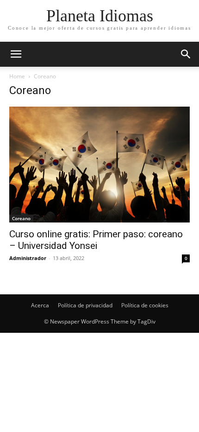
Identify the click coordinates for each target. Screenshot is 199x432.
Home (17, 76)
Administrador (27, 257)
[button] (186, 54)
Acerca (40, 305)
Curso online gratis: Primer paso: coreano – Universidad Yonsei (96, 240)
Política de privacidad (85, 305)
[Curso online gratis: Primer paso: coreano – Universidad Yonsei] (99, 164)
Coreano (21, 218)
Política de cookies (144, 305)
